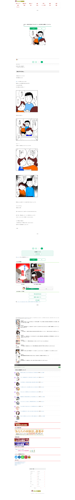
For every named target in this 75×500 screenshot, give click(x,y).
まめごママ (42, 377)
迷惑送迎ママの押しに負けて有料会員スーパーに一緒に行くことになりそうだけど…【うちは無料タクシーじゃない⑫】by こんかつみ (39, 350)
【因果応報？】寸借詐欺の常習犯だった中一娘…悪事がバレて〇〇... (29, 396)
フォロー (18, 257)
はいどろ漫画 (42, 372)
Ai (17, 59)
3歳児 (24, 5)
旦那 (50, 5)
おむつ (31, 479)
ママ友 (21, 301)
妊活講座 (39, 471)
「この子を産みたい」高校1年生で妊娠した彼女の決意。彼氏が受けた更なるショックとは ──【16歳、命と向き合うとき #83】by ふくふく (40, 331)
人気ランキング (18, 3)
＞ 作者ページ (32, 288)
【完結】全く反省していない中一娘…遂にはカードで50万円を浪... (29, 372)
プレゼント (39, 486)
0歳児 (50, 3)
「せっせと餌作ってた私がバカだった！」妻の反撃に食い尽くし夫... (29, 406)
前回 (16, 81)
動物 (56, 5)
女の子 (24, 301)
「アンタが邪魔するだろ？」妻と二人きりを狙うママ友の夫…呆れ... (29, 411)
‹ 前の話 (33, 28)
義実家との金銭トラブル (37, 297)
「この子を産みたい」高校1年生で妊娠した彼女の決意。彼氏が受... (29, 382)
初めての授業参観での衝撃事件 (37, 284)
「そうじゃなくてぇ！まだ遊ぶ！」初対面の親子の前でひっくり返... (29, 401)
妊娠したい (30, 3)
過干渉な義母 (22, 284)
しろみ (42, 391)
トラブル (18, 301)
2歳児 (18, 5)
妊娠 (37, 3)
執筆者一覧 (24, 3)
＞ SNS (46, 288)
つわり (38, 474)
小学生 (37, 5)
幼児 (30, 5)
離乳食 (31, 481)
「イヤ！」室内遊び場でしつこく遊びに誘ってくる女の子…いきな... (29, 377)
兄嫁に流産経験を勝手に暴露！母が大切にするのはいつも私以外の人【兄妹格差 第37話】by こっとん (35, 355)
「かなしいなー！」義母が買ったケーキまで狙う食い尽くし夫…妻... (29, 391)
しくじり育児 (44, 5)
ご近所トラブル (33, 301)
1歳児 (56, 3)
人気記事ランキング (32, 471)
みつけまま (42, 411)
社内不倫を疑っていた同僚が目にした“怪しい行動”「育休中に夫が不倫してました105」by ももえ (34, 360)
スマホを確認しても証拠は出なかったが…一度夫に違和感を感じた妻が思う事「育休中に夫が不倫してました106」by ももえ (38, 345)
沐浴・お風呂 (39, 479)
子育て (44, 3)
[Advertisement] (37, 16)
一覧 (41, 28)
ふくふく (42, 382)
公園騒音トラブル (37, 301)
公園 (22, 301)
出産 (30, 476)
